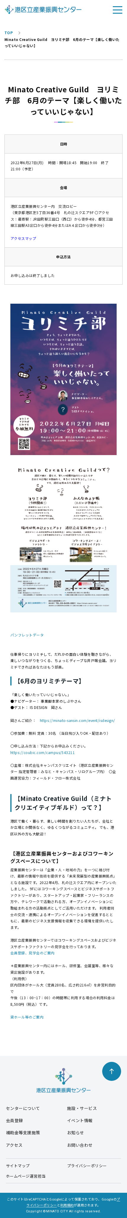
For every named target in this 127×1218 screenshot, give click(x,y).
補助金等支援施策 (23, 1132)
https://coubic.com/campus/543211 (42, 752)
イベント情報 (80, 1120)
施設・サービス (82, 1108)
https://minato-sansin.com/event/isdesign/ (77, 720)
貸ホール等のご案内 (26, 1016)
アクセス (14, 1145)
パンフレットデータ (27, 634)
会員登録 (14, 1120)
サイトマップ (18, 1165)
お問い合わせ (80, 1145)
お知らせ (75, 1132)
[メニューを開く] (117, 9)
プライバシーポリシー (87, 1165)
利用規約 (67, 1205)
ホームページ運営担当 (26, 1176)
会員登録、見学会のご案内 (32, 952)
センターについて (23, 1108)
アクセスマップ (23, 238)
